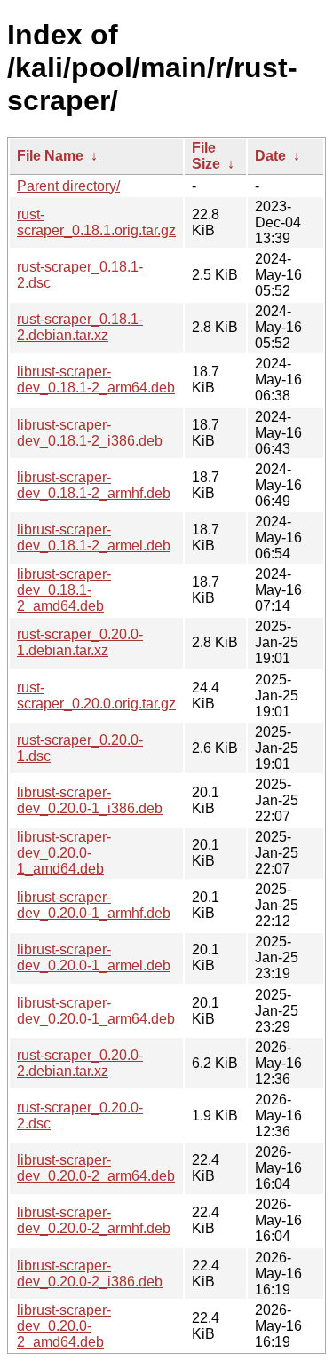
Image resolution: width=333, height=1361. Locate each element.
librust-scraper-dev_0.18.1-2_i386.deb (90, 432)
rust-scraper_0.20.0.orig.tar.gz (96, 695)
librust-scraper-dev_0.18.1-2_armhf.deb (93, 485)
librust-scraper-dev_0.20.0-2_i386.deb (90, 1273)
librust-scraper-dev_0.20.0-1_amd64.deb (64, 852)
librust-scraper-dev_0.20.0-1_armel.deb (93, 957)
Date (270, 155)
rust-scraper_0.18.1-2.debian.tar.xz (80, 327)
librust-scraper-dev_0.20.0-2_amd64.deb (64, 1325)
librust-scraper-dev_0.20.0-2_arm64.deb (96, 1167)
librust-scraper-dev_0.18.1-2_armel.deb (93, 537)
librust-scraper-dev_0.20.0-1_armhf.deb (93, 905)
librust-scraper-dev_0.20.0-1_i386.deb (90, 800)
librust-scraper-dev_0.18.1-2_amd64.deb (64, 589)
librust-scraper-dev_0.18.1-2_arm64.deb (96, 379)
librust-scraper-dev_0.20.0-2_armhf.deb (93, 1220)
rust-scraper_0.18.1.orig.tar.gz (96, 222)
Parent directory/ (68, 186)
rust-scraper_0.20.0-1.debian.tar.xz (80, 642)
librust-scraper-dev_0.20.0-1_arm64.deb (96, 1010)
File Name (50, 155)
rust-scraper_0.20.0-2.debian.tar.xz (80, 1063)
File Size (206, 155)
